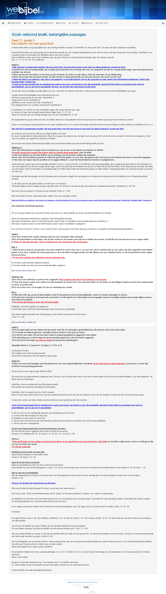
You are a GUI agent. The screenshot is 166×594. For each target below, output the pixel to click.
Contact (95, 582)
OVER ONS (103, 23)
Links (88, 582)
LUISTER (75, 23)
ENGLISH (88, 23)
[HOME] (3, 23)
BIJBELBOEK (15, 23)
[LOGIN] (163, 23)
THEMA (29, 23)
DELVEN (62, 23)
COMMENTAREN (46, 23)
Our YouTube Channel (77, 582)
